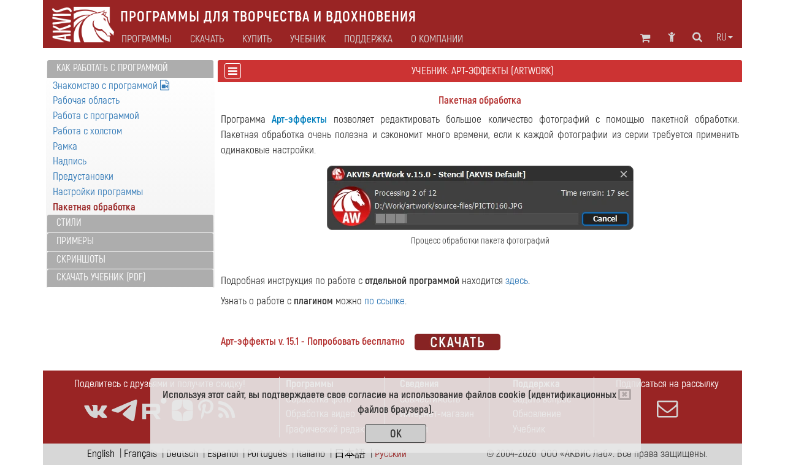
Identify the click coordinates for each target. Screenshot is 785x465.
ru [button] (721, 37)
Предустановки (83, 176)
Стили (69, 223)
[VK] (95, 410)
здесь (516, 280)
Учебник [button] (308, 39)
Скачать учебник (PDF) (100, 277)
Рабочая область (86, 100)
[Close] (624, 394)
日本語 (350, 453)
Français (140, 453)
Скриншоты (80, 259)
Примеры (75, 241)
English (101, 453)
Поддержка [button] (368, 39)
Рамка (65, 146)
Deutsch (182, 453)
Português (267, 453)
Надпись (69, 161)
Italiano (310, 453)
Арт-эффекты (299, 119)
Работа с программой (96, 115)
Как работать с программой (112, 68)
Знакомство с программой (106, 85)
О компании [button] (437, 39)
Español (222, 453)
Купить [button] (257, 39)
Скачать (207, 39)
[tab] (130, 69)
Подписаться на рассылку (667, 383)
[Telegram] (124, 410)
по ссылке (384, 300)
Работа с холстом (87, 131)
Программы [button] (146, 39)
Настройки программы (98, 191)
